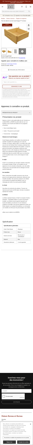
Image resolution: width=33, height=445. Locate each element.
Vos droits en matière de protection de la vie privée (16, 437)
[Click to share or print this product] (28, 25)
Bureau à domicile (11, 18)
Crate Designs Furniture (12, 63)
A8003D (11, 65)
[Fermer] (30, 424)
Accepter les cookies (24, 442)
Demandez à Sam (16, 86)
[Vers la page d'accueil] (10, 6)
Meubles (3, 18)
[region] (16, 433)
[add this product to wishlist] (28, 29)
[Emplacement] (22, 7)
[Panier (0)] (30, 7)
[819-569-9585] (26, 7)
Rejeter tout (9, 442)
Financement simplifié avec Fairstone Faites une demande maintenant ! (17, 2)
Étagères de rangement (21, 18)
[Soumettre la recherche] (29, 11)
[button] (2, 7)
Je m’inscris (16, 402)
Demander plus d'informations (17, 69)
